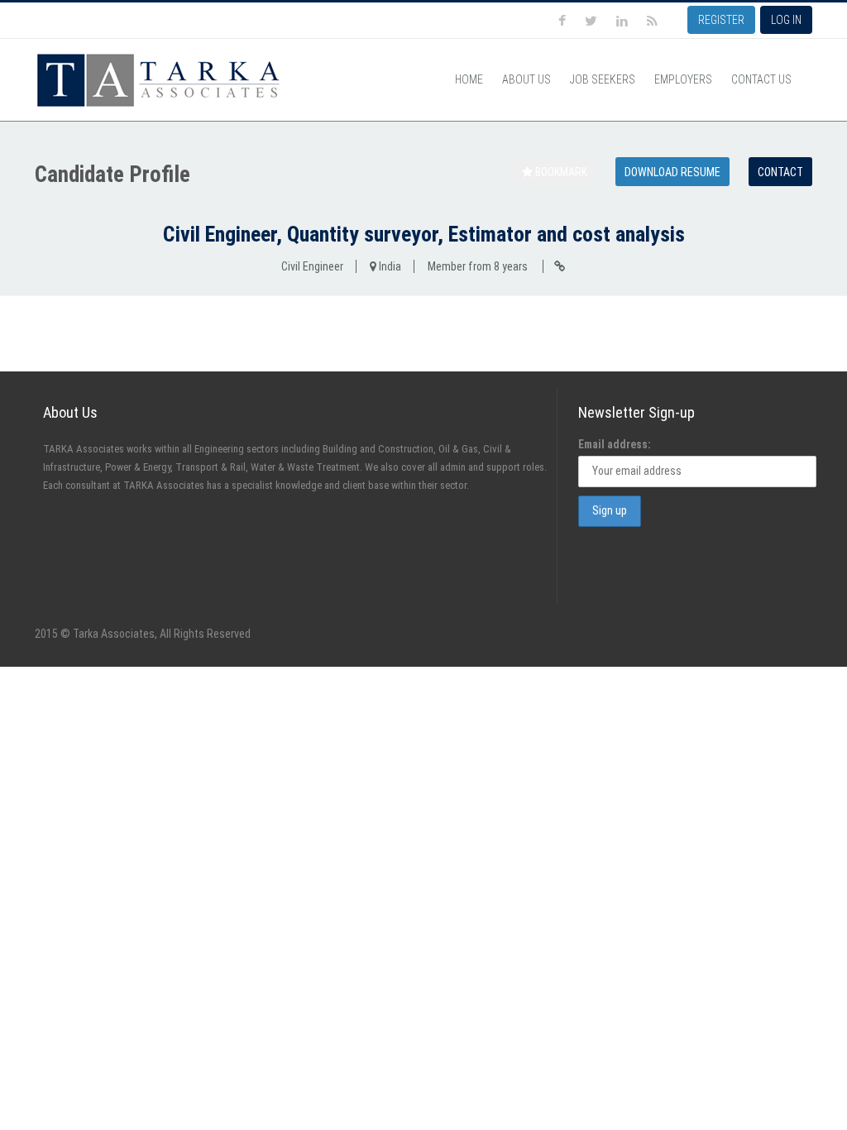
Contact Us (761, 79)
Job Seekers (602, 79)
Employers (683, 79)
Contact (780, 172)
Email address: (614, 444)
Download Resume (672, 172)
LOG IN (786, 19)
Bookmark (560, 172)
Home (469, 79)
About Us (526, 79)
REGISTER (721, 19)
